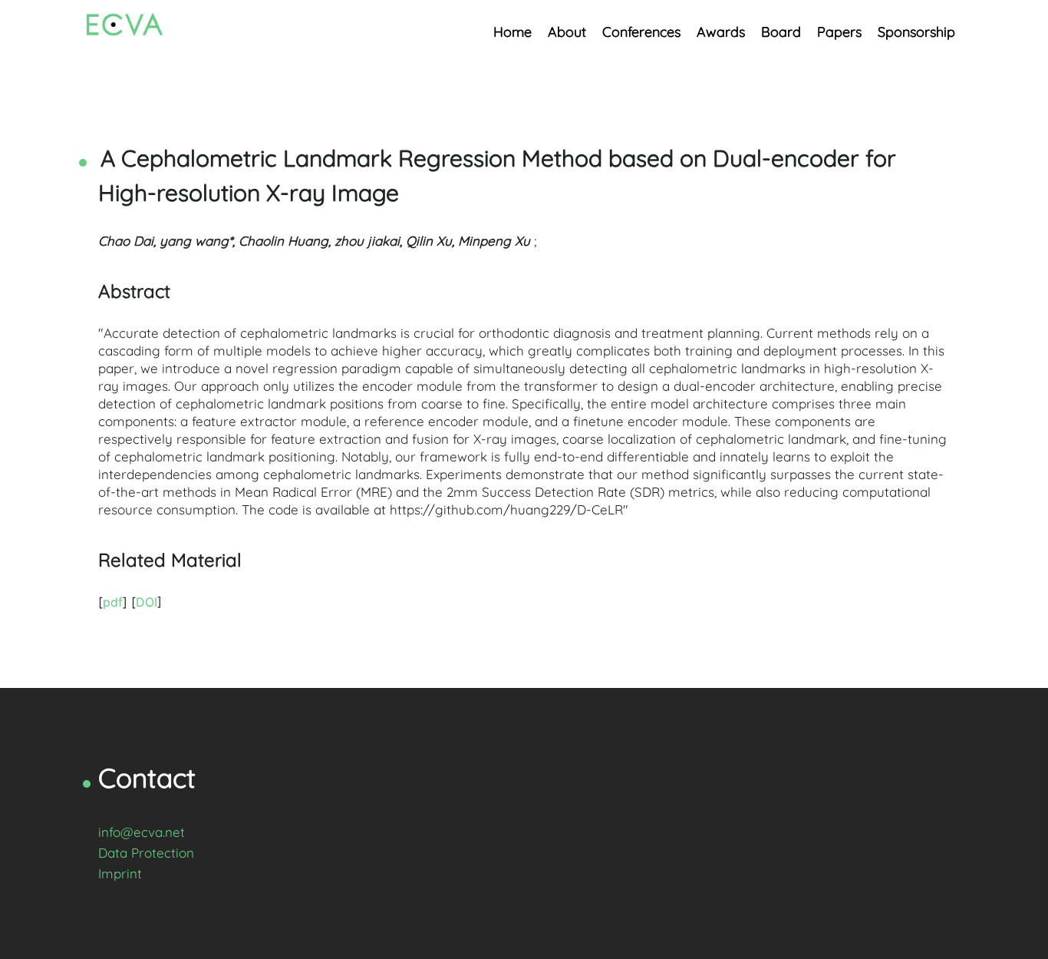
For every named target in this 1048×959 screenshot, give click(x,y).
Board (781, 32)
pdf (113, 602)
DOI (146, 602)
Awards (721, 32)
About (567, 32)
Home (512, 32)
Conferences (641, 32)
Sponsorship (916, 32)
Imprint (120, 873)
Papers (839, 32)
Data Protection (146, 853)
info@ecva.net (141, 832)
